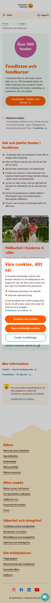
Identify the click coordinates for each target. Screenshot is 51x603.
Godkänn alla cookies (25, 319)
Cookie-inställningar (25, 337)
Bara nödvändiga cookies (25, 328)
